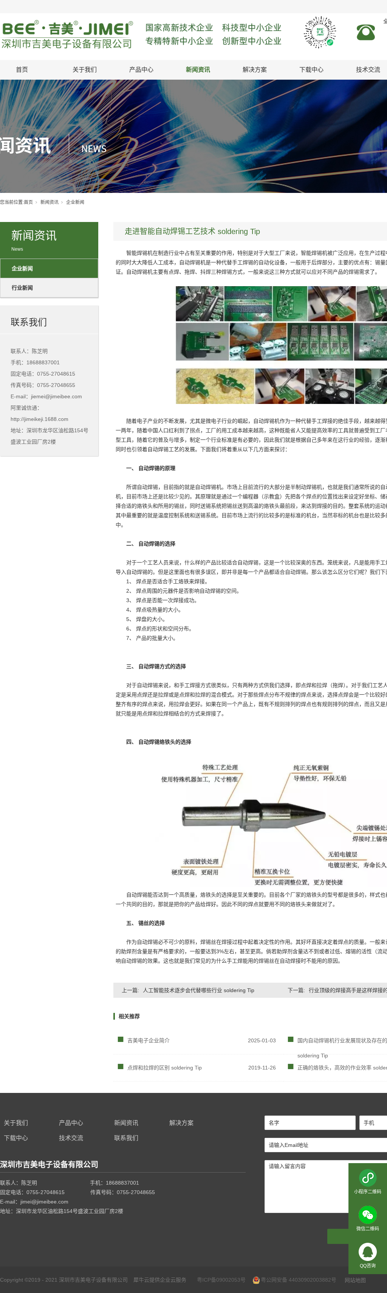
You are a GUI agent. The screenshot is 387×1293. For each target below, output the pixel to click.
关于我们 (85, 69)
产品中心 (141, 69)
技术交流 (71, 1138)
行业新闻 (22, 288)
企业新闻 (75, 202)
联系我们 (126, 1138)
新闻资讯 (198, 69)
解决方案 (255, 69)
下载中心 (311, 69)
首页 (22, 69)
